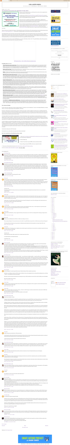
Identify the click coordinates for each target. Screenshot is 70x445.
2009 (53, 237)
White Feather (6, 388)
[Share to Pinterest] (24, 147)
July (53, 218)
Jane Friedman (53, 272)
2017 (53, 208)
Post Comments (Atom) (9, 430)
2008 (53, 238)
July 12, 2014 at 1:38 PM (8, 392)
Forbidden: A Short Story (54, 243)
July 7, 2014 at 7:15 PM (8, 329)
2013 (53, 232)
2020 (53, 204)
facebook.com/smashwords (55, 45)
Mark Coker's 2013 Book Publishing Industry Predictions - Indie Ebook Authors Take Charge (60, 139)
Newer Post (3, 425)
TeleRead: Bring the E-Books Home (56, 271)
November (54, 214)
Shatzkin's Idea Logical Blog (55, 274)
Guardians (52, 244)
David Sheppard (6, 153)
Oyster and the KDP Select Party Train (59, 110)
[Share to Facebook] (23, 147)
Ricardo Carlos (6, 242)
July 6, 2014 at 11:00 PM (8, 192)
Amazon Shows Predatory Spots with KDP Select (60, 93)
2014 (53, 212)
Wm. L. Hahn (6, 377)
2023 (53, 200)
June (53, 223)
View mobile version (25, 427)
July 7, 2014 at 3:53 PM (8, 293)
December (54, 213)
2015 (53, 210)
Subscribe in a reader (54, 194)
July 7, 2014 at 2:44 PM (8, 279)
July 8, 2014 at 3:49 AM (8, 339)
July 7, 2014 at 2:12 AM (8, 208)
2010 (53, 236)
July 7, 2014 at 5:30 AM (8, 230)
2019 (53, 205)
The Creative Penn (53, 270)
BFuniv (5, 217)
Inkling (5, 178)
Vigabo (5, 226)
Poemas (52, 248)
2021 (53, 202)
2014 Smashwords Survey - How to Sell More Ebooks (21, 61)
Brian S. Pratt (42, 94)
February (54, 229)
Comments (53, 88)
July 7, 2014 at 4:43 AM (8, 224)
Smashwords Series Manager (23, 27)
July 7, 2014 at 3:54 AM (8, 215)
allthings (5, 194)
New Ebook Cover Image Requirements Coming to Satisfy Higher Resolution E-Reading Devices (61, 145)
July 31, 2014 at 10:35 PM (9, 407)
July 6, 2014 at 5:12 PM (8, 170)
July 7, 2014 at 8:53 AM (8, 252)
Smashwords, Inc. (33, 61)
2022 (53, 201)
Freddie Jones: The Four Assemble (55, 245)
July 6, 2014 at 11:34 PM (8, 202)
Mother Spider (6, 416)
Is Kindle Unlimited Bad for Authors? (58, 219)
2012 (53, 233)
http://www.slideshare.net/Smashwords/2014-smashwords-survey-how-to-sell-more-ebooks (35, 136)
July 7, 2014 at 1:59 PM (8, 267)
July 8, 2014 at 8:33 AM (8, 347)
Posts (53, 86)
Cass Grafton (6, 394)
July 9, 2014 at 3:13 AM (8, 386)
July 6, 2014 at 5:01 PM (8, 160)
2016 (53, 209)
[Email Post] (19, 147)
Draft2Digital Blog (53, 269)
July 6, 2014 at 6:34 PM (8, 175)
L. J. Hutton (5, 205)
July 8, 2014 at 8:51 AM (8, 352)
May (53, 225)
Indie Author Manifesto (57, 133)
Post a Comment (4, 424)
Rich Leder (5, 269)
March (54, 227)
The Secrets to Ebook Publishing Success (7, 31)
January (54, 230)
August (54, 217)
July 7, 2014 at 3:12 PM (8, 286)
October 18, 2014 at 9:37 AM (9, 421)
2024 (53, 198)
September (54, 215)
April (53, 226)
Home (25, 425)
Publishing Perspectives (54, 275)
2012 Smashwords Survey (40, 15)
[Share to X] (22, 147)
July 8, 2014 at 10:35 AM (9, 374)
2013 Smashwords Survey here (32, 15)
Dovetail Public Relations (7, 162)
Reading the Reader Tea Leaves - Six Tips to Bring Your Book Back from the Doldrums (61, 105)
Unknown (5, 211)
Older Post (46, 425)
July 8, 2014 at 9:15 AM (8, 361)
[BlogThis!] (21, 147)
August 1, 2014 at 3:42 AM (9, 414)
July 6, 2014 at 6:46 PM (8, 186)
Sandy (5, 331)
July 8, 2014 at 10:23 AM (9, 367)
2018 (53, 206)
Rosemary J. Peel (6, 409)
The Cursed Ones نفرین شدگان (55, 246)
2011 (53, 234)
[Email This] (20, 147)
